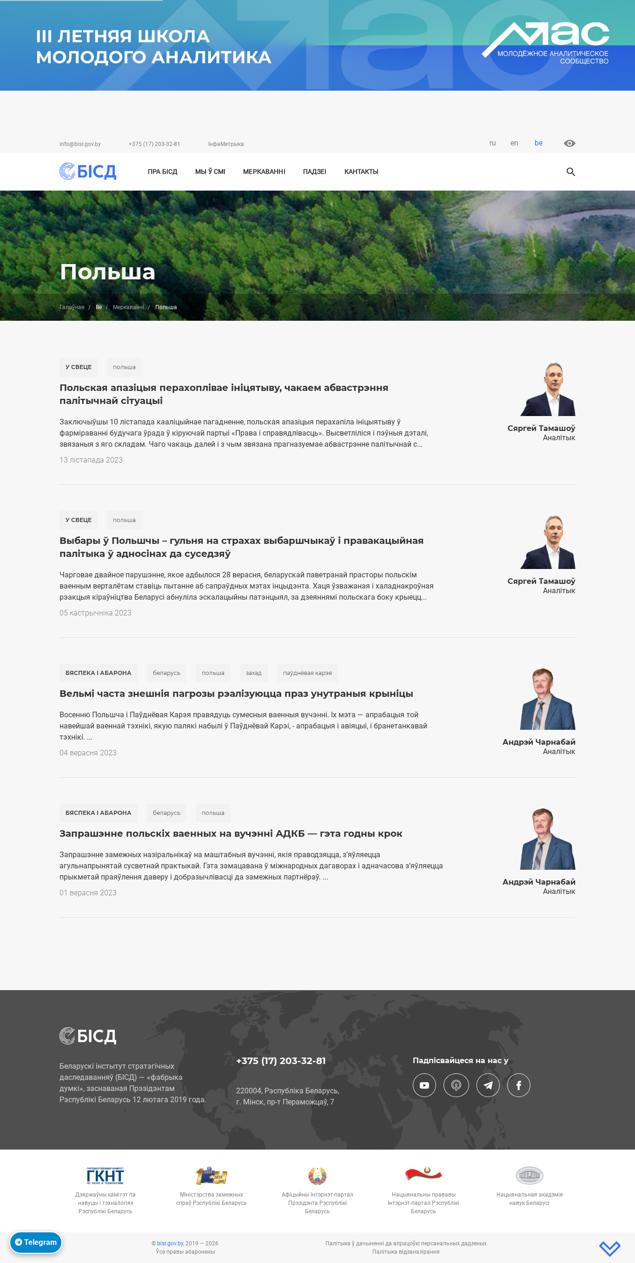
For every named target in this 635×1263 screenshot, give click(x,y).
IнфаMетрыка (226, 144)
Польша (124, 367)
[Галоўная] (91, 171)
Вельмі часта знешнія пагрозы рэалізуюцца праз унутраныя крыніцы (236, 693)
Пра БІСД (163, 171)
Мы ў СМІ (210, 171)
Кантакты (361, 171)
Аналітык (559, 437)
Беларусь (166, 672)
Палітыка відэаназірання (406, 1252)
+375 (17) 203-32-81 (154, 144)
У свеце (79, 367)
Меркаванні (264, 171)
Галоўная (72, 307)
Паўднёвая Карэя (307, 672)
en (514, 143)
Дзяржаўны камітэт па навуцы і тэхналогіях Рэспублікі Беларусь (105, 1203)
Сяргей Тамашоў (541, 428)
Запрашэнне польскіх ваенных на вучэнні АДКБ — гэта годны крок (231, 833)
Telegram (39, 1242)
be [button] (538, 143)
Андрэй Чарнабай (539, 742)
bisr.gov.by (170, 1243)
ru (492, 143)
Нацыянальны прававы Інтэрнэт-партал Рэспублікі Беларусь (423, 1203)
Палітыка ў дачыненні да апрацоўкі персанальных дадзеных (406, 1243)
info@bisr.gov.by (80, 144)
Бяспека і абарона (99, 672)
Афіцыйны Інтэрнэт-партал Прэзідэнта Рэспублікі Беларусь (317, 1203)
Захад (254, 672)
